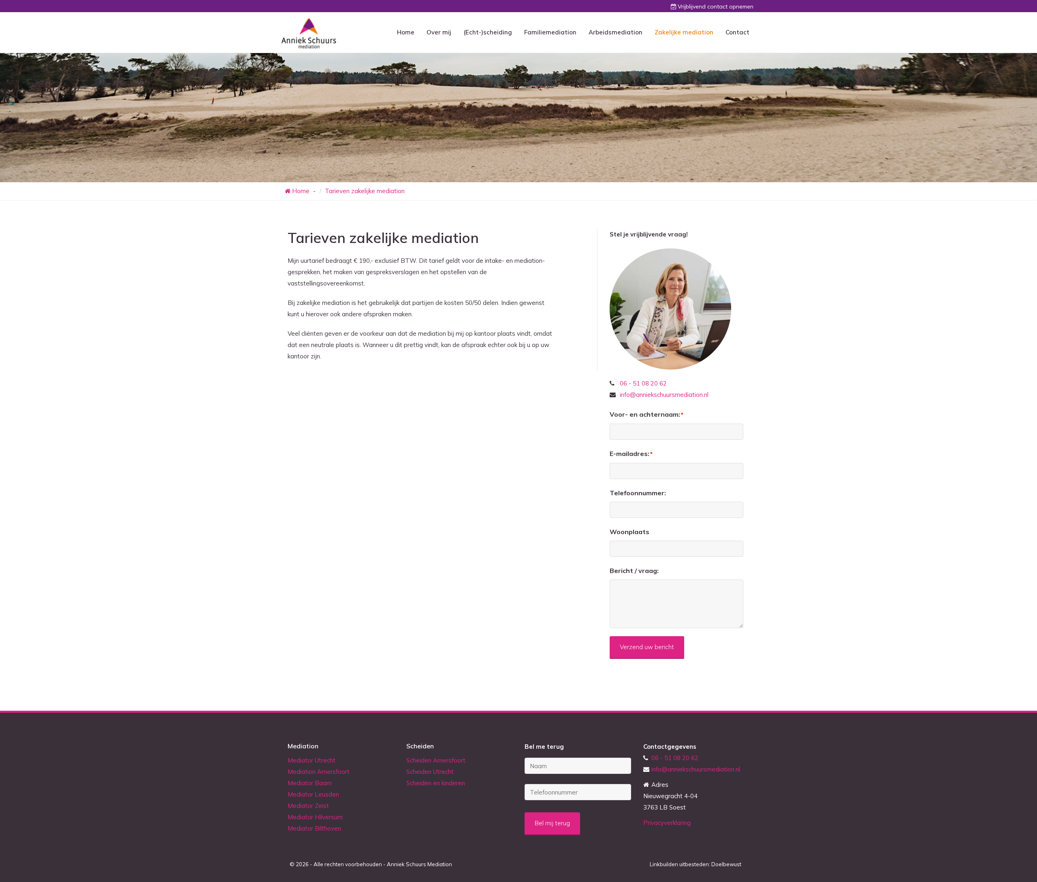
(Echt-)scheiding (487, 32)
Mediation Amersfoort (319, 771)
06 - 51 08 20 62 (643, 383)
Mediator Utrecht (311, 760)
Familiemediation (550, 32)
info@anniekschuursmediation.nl (664, 394)
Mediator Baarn (310, 783)
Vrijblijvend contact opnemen (715, 6)
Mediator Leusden (313, 794)
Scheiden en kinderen (435, 783)
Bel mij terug (552, 823)
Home (405, 32)
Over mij (439, 32)
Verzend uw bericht (647, 647)
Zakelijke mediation (684, 32)
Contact (737, 32)
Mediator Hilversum (315, 817)
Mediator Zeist (308, 806)
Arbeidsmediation (615, 32)
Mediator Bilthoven (314, 828)
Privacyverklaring (667, 823)
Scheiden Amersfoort (435, 760)
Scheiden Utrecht (430, 771)
